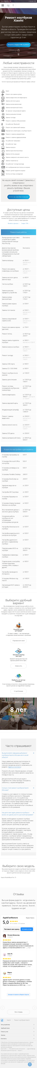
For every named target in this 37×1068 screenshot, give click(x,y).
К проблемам (18, 691)
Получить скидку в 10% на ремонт (18, 44)
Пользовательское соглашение (17, 1049)
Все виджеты (5, 1)
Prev (2, 1008)
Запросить (18, 666)
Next (34, 1008)
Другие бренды (31, 1049)
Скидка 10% (24, 223)
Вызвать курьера (13, 223)
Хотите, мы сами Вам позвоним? (18, 197)
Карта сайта (4, 1049)
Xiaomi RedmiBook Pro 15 (8, 877)
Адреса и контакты (14, 767)
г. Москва (31, 1)
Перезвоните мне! (18, 641)
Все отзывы (18, 1012)
